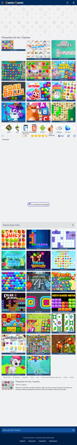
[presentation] (3, 127)
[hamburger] (2, 2)
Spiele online (7, 377)
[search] (73, 430)
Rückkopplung (53, 441)
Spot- (37, 377)
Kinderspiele (16, 377)
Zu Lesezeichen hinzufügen (40, 204)
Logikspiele (25, 377)
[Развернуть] (74, 136)
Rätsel (32, 377)
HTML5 (65, 377)
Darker (62, 136)
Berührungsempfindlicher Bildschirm (51, 377)
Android (71, 377)
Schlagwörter (42, 441)
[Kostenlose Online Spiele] (14, 3)
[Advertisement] (20, 20)
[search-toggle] (67, 3)
